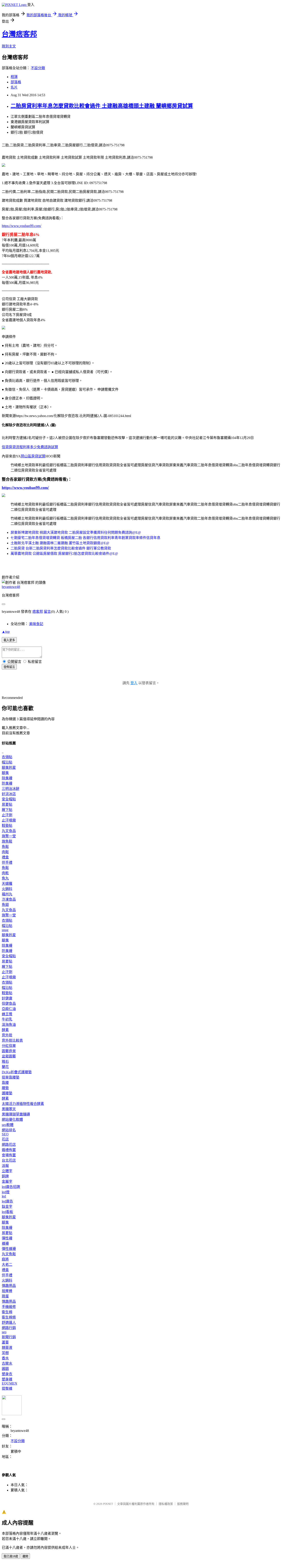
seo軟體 (7, 1125)
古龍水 (7, 1363)
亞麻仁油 (9, 1009)
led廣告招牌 (11, 1187)
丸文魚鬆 (9, 1254)
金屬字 (7, 1181)
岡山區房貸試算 (33, 456)
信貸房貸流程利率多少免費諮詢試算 (30, 447)
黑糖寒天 (9, 1109)
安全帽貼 (9, 799)
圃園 (5, 1369)
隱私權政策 (166, 1503)
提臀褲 (7, 1388)
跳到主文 (9, 46)
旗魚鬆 (7, 841)
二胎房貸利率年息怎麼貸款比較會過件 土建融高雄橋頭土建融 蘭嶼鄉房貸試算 (102, 106)
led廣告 (7, 1201)
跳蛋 (5, 1296)
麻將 (5, 1259)
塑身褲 (7, 1379)
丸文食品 (9, 831)
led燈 (5, 1192)
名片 (14, 87)
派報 (5, 1166)
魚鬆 (5, 847)
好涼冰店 (9, 794)
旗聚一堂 (9, 836)
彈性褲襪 (9, 1249)
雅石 (5, 1061)
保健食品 (9, 1003)
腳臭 (5, 773)
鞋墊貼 (7, 825)
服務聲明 (183, 1503)
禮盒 (5, 857)
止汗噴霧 (9, 820)
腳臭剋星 (9, 767)
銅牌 (5, 1176)
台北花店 (9, 1160)
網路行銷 (9, 1328)
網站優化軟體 (12, 1119)
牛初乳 (7, 1019)
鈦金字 (7, 1206)
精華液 (7, 1347)
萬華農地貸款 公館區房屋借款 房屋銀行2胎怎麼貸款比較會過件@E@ (64, 553)
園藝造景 (9, 1051)
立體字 (7, 1171)
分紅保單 (9, 1046)
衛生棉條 (9, 1317)
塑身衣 (7, 1374)
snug (5, 930)
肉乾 (5, 873)
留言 (47, 611)
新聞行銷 (9, 1337)
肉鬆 (5, 852)
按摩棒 (7, 1291)
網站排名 (9, 1130)
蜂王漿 (7, 1014)
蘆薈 (5, 1342)
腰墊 (5, 1088)
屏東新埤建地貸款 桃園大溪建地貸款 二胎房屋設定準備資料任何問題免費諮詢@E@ (76, 532)
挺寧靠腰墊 (10, 1077)
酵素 (5, 1030)
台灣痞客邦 (19, 34)
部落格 (16, 82)
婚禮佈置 (9, 1150)
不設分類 (38, 68)
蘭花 (5, 1067)
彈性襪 (7, 1238)
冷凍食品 (9, 899)
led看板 (7, 1212)
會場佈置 (9, 1155)
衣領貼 (7, 757)
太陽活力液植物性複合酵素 (23, 1104)
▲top (6, 631)
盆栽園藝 (9, 1056)
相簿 (14, 77)
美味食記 (36, 624)
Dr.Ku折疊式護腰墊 (17, 1072)
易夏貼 (7, 804)
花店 (5, 1139)
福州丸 (7, 894)
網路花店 (9, 1144)
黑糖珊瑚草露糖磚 (16, 1114)
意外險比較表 (12, 1040)
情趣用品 (9, 1286)
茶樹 (5, 1353)
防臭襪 (7, 783)
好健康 (7, 998)
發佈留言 (9, 667)
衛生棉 (7, 1312)
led (4, 1196)
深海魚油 (9, 1024)
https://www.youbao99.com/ (21, 226)
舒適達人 (9, 1322)
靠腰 (5, 1082)
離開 (25, 1556)
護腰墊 (7, 1093)
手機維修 (9, 1307)
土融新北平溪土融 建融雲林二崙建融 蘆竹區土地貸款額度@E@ (60, 543)
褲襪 (5, 1243)
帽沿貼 (7, 762)
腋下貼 (7, 810)
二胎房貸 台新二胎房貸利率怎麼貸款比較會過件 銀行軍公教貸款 (61, 548)
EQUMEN (9, 1383)
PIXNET (108, 1503)
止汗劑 (7, 815)
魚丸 (5, 878)
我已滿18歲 (11, 1556)
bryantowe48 (11, 587)
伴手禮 (7, 862)
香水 (5, 1358)
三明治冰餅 (10, 789)
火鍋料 (7, 889)
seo (4, 1332)
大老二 (7, 1264)
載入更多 (9, 640)
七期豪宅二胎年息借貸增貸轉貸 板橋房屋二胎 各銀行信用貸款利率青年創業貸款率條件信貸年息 (85, 538)
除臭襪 (7, 778)
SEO (5, 1134)
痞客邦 (37, 611)
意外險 (7, 1035)
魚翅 (5, 905)
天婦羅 (7, 883)
